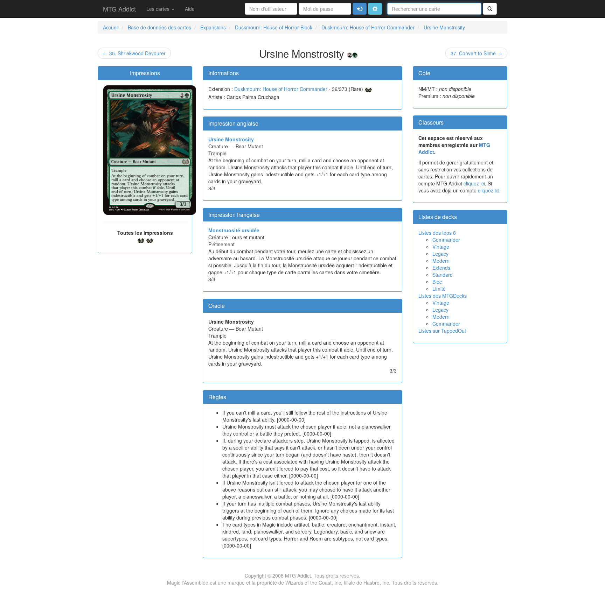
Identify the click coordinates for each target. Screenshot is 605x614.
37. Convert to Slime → (476, 53)
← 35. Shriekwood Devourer (134, 53)
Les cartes (158, 8)
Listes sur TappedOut (442, 330)
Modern (441, 260)
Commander (446, 239)
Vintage (440, 246)
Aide (190, 8)
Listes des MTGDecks (442, 295)
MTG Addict (119, 8)
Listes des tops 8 (437, 232)
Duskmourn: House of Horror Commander (280, 88)
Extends (441, 267)
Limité (439, 288)
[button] (375, 9)
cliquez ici (474, 183)
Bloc (437, 281)
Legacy (440, 253)
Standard (442, 274)
